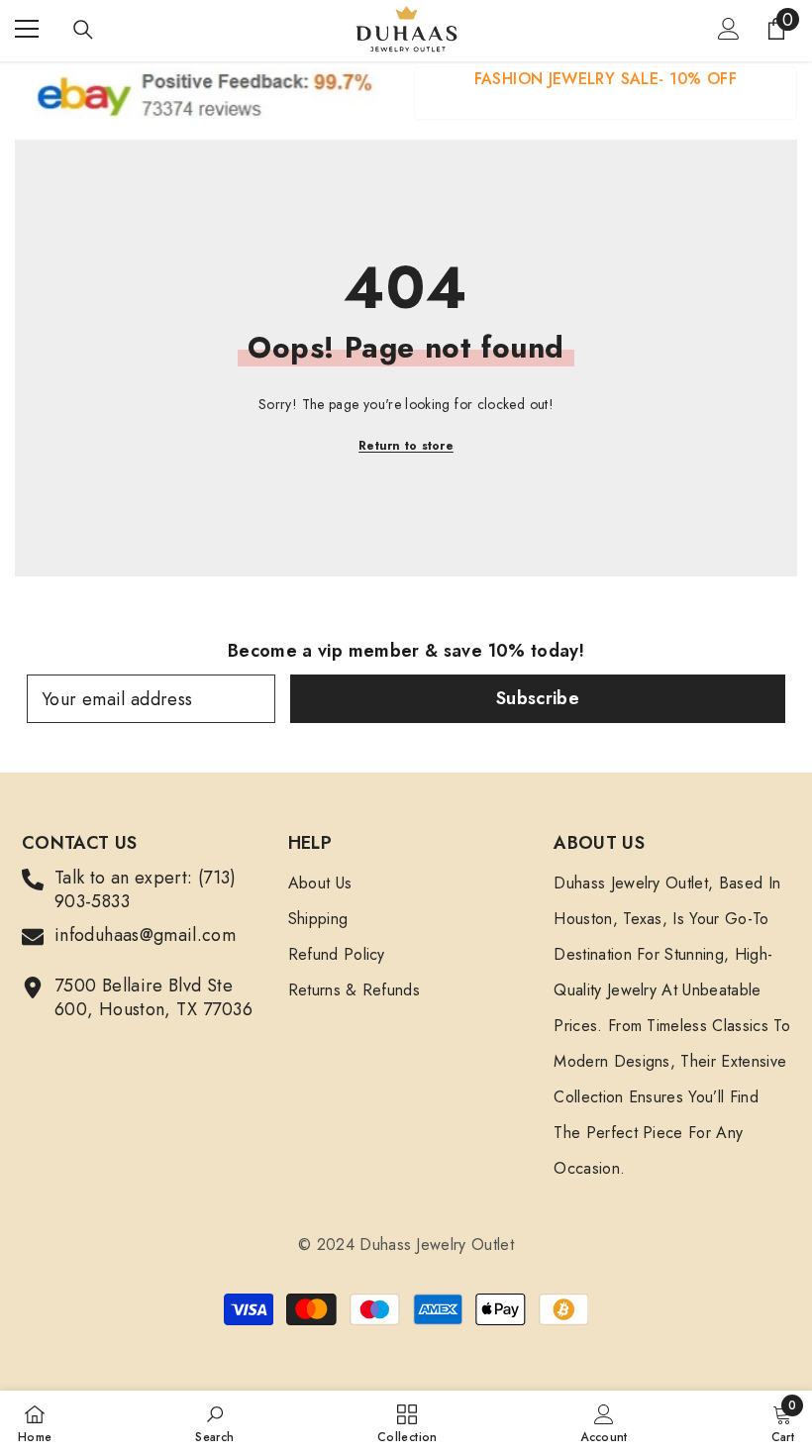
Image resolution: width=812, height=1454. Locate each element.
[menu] (27, 29)
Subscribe (537, 698)
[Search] (83, 30)
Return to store (406, 446)
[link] (605, 93)
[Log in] (729, 29)
